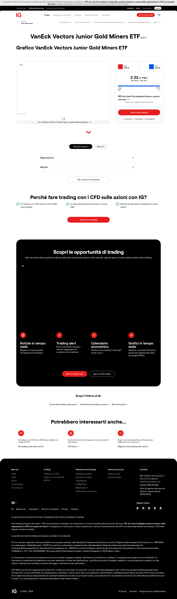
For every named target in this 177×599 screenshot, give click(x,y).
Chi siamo (77, 15)
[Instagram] (143, 508)
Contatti (143, 469)
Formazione (106, 15)
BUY (156, 66)
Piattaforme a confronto (86, 491)
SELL (125, 66)
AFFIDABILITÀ (150, 119)
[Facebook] (138, 508)
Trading (46, 15)
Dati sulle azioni (65, 22)
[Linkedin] (161, 508)
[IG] (19, 15)
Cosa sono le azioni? (82, 22)
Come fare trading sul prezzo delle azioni (109, 22)
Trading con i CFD (51, 473)
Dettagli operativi (80, 146)
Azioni (14, 480)
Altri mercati (17, 487)
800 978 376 (145, 478)
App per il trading (83, 477)
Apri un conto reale (146, 15)
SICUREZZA (138, 119)
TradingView (81, 480)
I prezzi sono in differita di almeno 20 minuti (139, 102)
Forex (13, 477)
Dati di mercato (114, 477)
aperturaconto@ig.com (150, 481)
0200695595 (156, 475)
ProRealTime (81, 484)
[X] (149, 508)
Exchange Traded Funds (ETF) (139, 22)
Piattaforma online (84, 473)
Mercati (100, 146)
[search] (159, 15)
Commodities (17, 484)
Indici (13, 473)
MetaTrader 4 (82, 487)
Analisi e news (114, 473)
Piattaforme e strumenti (62, 15)
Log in (158, 8)
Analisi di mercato (91, 15)
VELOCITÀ (128, 119)
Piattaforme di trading (86, 469)
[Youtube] (155, 508)
